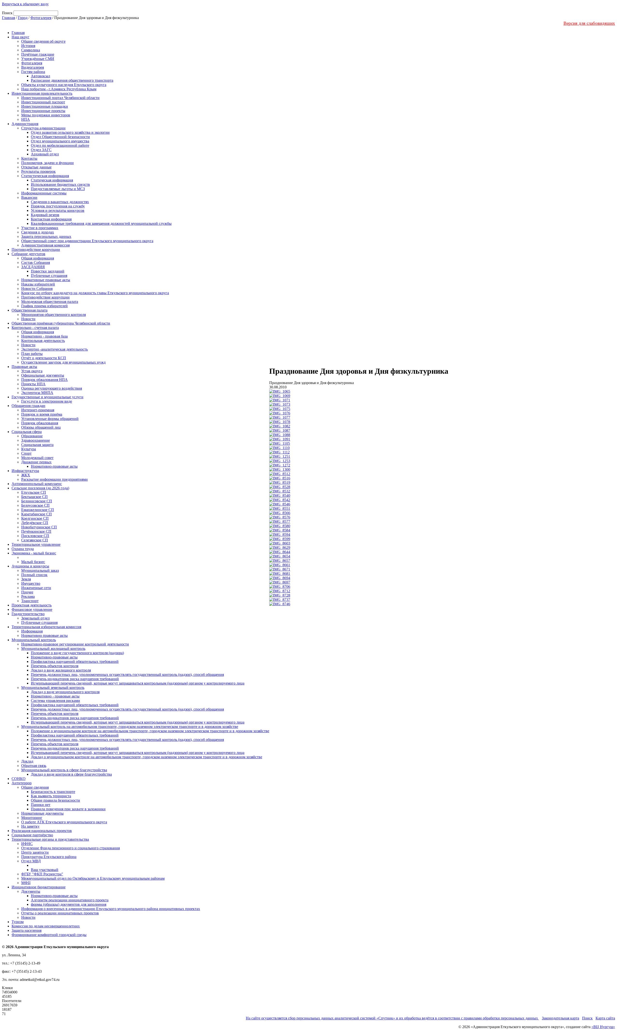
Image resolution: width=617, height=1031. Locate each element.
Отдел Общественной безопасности (60, 137)
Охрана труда (23, 549)
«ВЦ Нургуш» (603, 1027)
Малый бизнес (33, 562)
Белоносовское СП (36, 501)
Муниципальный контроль (34, 640)
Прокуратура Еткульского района (48, 857)
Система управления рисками (55, 700)
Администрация (25, 124)
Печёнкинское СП (36, 531)
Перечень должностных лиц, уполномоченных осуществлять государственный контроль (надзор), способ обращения (127, 674)
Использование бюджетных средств (60, 184)
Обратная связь (33, 766)
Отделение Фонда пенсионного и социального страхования (70, 848)
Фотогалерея (40, 18)
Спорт (26, 453)
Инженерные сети (36, 588)
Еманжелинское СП (37, 510)
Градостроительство (28, 614)
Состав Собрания (35, 262)
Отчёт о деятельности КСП (43, 358)
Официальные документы (42, 375)
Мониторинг (31, 818)
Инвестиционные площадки (44, 106)
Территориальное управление (36, 544)
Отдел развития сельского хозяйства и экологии (70, 132)
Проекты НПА (33, 384)
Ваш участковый (44, 870)
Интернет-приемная (37, 410)
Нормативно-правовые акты (54, 466)
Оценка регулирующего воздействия (51, 388)
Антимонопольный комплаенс (37, 484)
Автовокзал (40, 76)
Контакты (29, 158)
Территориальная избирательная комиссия (46, 627)
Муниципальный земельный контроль (52, 687)
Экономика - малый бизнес (34, 553)
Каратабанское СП (36, 514)
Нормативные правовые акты (45, 280)
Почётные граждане (37, 54)
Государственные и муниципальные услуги (47, 397)
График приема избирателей (44, 306)
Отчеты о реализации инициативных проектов (60, 913)
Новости (28, 319)
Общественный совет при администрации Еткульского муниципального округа (87, 241)
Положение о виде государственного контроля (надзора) (77, 653)
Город (22, 18)
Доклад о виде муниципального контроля (65, 692)
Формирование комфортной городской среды (49, 935)
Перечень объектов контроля (54, 666)
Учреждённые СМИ (37, 59)
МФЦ (26, 883)
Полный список (34, 575)
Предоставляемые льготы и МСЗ (58, 189)
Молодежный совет (37, 458)
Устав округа (31, 371)
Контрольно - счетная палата (35, 328)
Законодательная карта (560, 1018)
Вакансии (29, 197)
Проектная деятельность (32, 605)
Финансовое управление (32, 609)
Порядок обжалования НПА (44, 380)
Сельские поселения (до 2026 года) (40, 488)
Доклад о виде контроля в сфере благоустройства (71, 774)
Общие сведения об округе (43, 41)
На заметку (30, 826)
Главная (8, 18)
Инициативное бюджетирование (39, 887)
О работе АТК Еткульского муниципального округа (64, 822)
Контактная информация (51, 219)
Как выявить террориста (51, 796)
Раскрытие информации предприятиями (54, 479)
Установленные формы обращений (50, 419)
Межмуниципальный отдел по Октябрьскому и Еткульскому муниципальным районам (93, 878)
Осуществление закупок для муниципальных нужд (63, 362)
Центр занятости (35, 852)
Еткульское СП (33, 492)
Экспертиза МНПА (37, 393)
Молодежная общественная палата (49, 301)
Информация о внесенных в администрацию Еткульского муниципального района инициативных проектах (110, 909)
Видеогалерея (32, 67)
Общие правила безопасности (55, 800)
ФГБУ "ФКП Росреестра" (42, 874)
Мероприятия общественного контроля (53, 315)
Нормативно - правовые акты (55, 696)
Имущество (30, 583)
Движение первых (36, 462)
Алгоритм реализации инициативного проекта (69, 900)
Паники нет (40, 805)
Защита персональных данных (46, 236)
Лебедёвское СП (34, 523)
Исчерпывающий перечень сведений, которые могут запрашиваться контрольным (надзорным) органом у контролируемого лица (137, 683)
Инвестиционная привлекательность (42, 93)
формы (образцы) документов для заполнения (68, 904)
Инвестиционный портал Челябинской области (60, 98)
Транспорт (30, 601)
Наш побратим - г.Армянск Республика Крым (58, 89)
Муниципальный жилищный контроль (53, 648)
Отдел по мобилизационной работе (60, 145)
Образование (32, 436)
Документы (30, 891)
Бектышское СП (34, 497)
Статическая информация (52, 180)
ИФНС (27, 844)
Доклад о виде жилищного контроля (61, 670)
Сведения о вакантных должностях (60, 202)
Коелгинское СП (35, 518)
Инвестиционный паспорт (43, 102)
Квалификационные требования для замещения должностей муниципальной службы (101, 223)
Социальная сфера (27, 432)
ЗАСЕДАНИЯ (33, 267)
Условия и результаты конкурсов (57, 210)
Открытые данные (36, 167)
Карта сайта (605, 1018)
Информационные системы (44, 193)
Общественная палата (29, 310)
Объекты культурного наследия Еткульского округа (63, 85)
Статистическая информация (45, 176)
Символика (30, 50)
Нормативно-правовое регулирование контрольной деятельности (75, 644)
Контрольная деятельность (43, 341)
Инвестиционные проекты (43, 111)
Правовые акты (24, 367)
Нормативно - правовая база (44, 336)
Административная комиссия (45, 245)
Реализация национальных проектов (42, 831)
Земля (26, 579)
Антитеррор (22, 783)
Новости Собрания (37, 288)
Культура (28, 449)
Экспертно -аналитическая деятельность (54, 349)
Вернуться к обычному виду (25, 4)
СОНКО (19, 779)
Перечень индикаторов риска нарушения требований (75, 679)
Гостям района (33, 72)
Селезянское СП (34, 540)
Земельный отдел (35, 618)
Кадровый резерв (45, 215)
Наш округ (20, 37)
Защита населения (26, 930)
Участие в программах (39, 228)
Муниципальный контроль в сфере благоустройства (64, 770)
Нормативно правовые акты (44, 635)
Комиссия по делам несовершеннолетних (46, 926)
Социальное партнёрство (32, 835)
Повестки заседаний (47, 271)
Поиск (587, 1018)
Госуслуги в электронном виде (46, 401)
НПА (25, 119)
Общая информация (37, 258)
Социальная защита (37, 445)
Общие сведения (35, 787)
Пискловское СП (35, 536)
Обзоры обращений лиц (41, 427)
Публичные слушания (49, 275)
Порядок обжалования (39, 423)
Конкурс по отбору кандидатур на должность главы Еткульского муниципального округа (95, 293)
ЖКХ (25, 475)
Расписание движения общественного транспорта (72, 80)
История (28, 46)
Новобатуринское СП (39, 527)
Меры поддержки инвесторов (45, 115)
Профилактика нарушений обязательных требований (75, 661)
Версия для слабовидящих (589, 23)
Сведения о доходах (37, 232)
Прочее (27, 592)
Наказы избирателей (38, 284)
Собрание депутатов (28, 254)
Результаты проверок (38, 171)
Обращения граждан (28, 406)
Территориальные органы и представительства (50, 839)
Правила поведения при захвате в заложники (68, 809)
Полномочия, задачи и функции (47, 163)
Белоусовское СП (35, 505)
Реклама (28, 596)
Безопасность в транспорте (53, 792)
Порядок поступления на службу (58, 206)
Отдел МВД (31, 861)
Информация (32, 631)
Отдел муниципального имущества (60, 141)
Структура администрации (43, 128)
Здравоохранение (35, 440)
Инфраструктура (25, 471)
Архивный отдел (45, 154)
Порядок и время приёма (41, 414)
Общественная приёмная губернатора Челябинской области (61, 323)
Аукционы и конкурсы (30, 566)
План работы (32, 354)
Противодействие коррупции (36, 249)
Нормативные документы (42, 813)
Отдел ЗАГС (41, 150)
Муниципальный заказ (40, 570)
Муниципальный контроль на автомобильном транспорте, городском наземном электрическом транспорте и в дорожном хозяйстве (129, 727)
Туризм (18, 922)
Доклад (27, 761)
